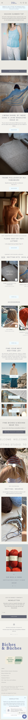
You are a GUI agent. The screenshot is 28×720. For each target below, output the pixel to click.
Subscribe (14, 715)
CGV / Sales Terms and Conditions (8, 680)
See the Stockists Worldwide (14, 432)
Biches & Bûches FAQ (6, 673)
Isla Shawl (9, 329)
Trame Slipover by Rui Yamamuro (9, 284)
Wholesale (3, 682)
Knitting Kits (13, 257)
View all (14, 297)
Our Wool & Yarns (5, 675)
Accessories (14, 397)
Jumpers (13, 376)
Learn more (14, 582)
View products (14, 71)
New (3, 257)
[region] (14, 628)
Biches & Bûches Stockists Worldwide (9, 671)
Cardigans (14, 410)
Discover (14, 130)
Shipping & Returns (5, 678)
